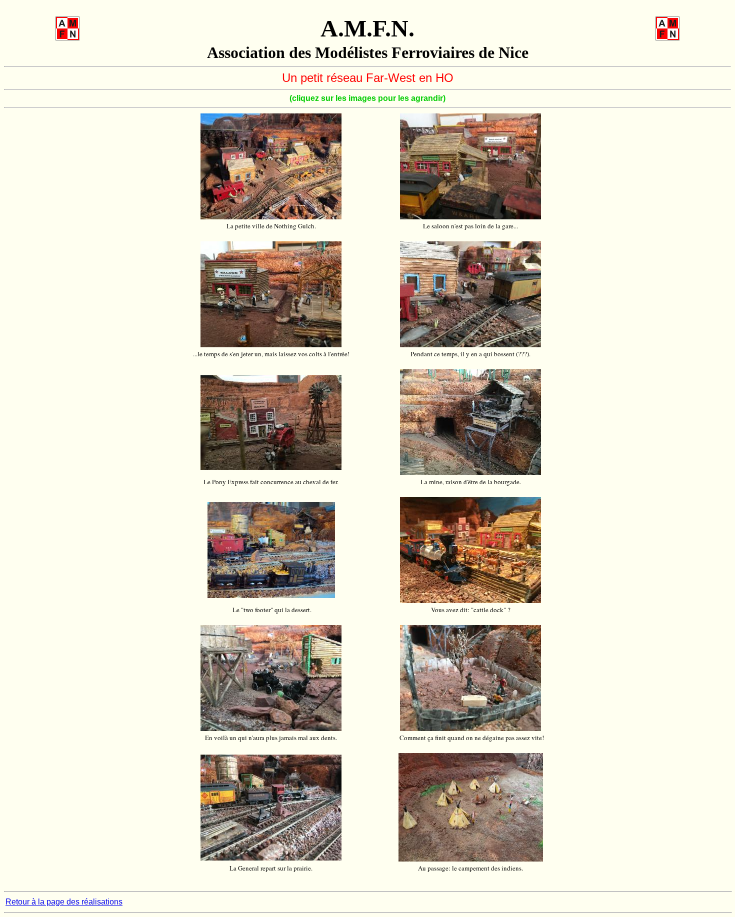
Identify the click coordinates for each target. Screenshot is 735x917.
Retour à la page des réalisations (64, 902)
